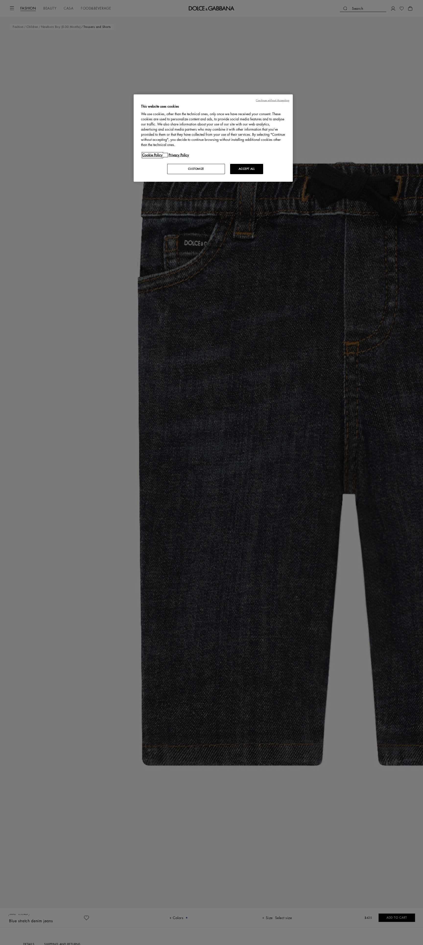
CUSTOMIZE (196, 169)
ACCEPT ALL (247, 169)
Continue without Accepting (272, 100)
